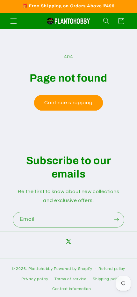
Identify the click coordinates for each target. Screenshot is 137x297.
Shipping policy (107, 279)
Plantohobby (40, 269)
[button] (13, 21)
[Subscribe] (116, 220)
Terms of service (70, 279)
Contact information (71, 289)
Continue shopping (68, 102)
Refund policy (111, 269)
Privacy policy (34, 279)
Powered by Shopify (73, 269)
